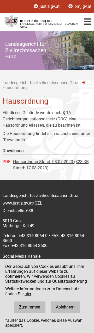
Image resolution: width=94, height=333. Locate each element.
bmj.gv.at (82, 6)
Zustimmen (29, 307)
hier (28, 293)
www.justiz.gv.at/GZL (22, 203)
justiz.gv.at (50, 6)
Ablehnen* (65, 307)
